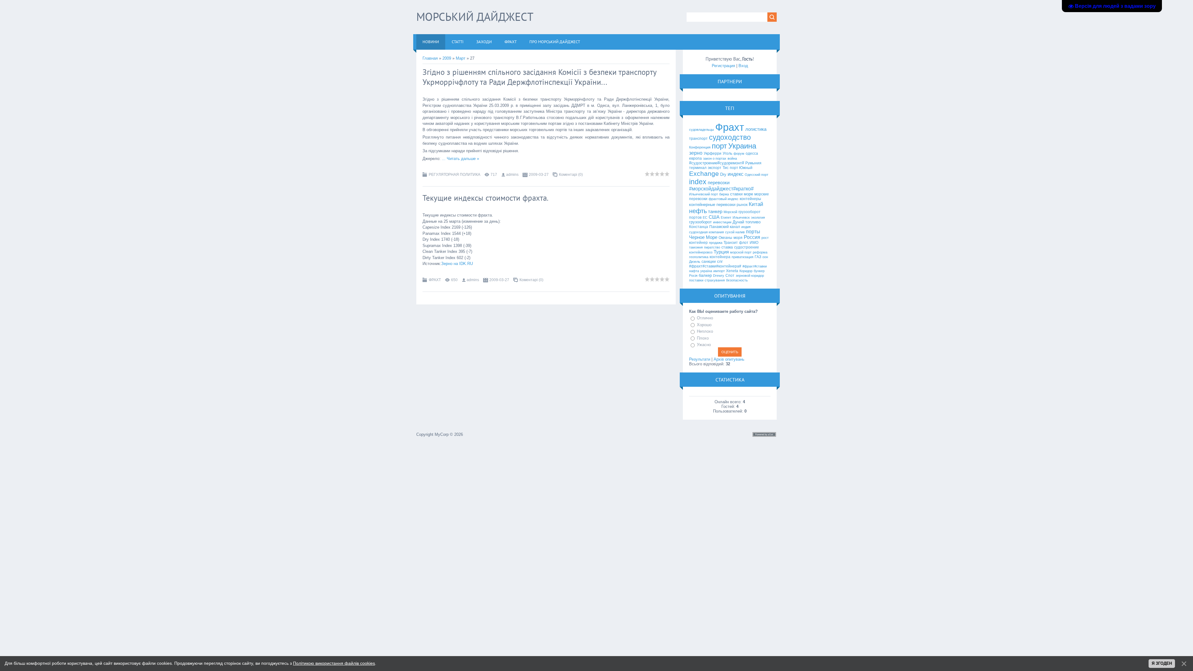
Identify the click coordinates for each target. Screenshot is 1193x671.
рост (765, 238)
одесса (752, 153)
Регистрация (723, 65)
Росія (693, 275)
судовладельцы (701, 129)
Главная (430, 58)
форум (739, 153)
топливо (753, 222)
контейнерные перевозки (712, 204)
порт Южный (741, 168)
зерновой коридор (750, 275)
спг (720, 261)
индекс (735, 174)
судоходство (730, 137)
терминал (697, 168)
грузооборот (700, 222)
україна (706, 271)
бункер (759, 271)
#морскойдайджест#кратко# (721, 188)
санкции (709, 261)
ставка (727, 247)
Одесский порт (756, 174)
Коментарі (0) (571, 174)
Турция (721, 251)
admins (512, 174)
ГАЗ (758, 257)
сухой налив (735, 232)
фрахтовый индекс (723, 199)
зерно (695, 153)
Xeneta (732, 271)
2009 (446, 58)
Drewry (718, 275)
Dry (723, 174)
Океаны (725, 237)
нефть (698, 211)
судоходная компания (706, 232)
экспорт (714, 168)
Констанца (698, 227)
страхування (715, 280)
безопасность (737, 280)
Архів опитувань (729, 359)
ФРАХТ (435, 280)
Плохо (703, 338)
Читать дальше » (463, 158)
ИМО (754, 242)
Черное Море (703, 237)
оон (765, 257)
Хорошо (704, 324)
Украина (742, 146)
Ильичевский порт (703, 194)
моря (738, 237)
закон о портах (714, 158)
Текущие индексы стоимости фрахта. (485, 198)
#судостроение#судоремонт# (716, 163)
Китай (756, 204)
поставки (696, 280)
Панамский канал (724, 227)
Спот (729, 275)
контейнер (698, 242)
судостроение (746, 247)
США (714, 217)
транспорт (698, 138)
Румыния (753, 163)
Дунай (738, 222)
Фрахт (729, 127)
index (697, 182)
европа (695, 158)
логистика (755, 129)
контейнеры (750, 199)
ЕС (705, 217)
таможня (696, 247)
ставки (736, 194)
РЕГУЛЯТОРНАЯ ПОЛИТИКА (454, 174)
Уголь (727, 153)
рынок (742, 205)
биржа (724, 194)
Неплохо (705, 331)
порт (719, 146)
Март (460, 58)
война (732, 158)
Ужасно (704, 344)
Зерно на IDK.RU (457, 263)
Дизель (694, 261)
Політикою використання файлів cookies (334, 663)
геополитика (698, 257)
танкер (715, 211)
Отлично (705, 318)
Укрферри (712, 153)
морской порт (741, 252)
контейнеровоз (700, 252)
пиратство (712, 247)
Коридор (745, 271)
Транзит (731, 242)
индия (746, 227)
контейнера (720, 257)
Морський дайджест (474, 16)
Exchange (704, 173)
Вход (743, 65)
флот (743, 242)
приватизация (742, 257)
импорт (719, 271)
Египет (726, 217)
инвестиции (722, 222)
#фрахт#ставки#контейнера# (715, 266)
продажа (715, 242)
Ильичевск (741, 217)
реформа (760, 252)
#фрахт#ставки (755, 266)
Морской (730, 212)
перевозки (718, 182)
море (748, 194)
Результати (699, 359)
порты (753, 231)
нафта (694, 271)
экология (758, 217)
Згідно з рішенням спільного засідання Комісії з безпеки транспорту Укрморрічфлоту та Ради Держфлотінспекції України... (539, 77)
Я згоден (1162, 663)
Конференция (700, 147)
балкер (705, 275)
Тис (726, 168)
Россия (752, 237)
